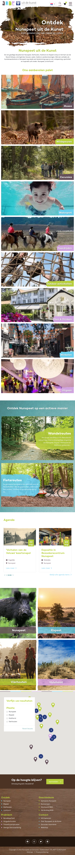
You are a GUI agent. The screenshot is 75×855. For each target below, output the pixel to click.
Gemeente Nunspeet (48, 801)
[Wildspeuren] (37, 127)
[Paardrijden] (37, 234)
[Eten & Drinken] (37, 305)
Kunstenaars (45, 804)
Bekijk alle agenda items (60, 574)
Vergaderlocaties (9, 821)
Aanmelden (54, 781)
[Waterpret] (37, 198)
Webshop (44, 827)
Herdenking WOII (47, 810)
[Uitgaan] (37, 376)
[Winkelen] (37, 340)
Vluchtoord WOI (47, 807)
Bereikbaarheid (9, 818)
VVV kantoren (46, 818)
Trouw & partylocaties (11, 824)
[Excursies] (37, 163)
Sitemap (30, 852)
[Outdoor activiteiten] (37, 269)
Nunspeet (12, 712)
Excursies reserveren (48, 824)
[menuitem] (52, 4)
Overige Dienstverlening (12, 827)
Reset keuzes (27, 728)
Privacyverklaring (42, 852)
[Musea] (37, 92)
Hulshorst (12, 718)
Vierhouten (13, 721)
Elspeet (11, 715)
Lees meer (10, 568)
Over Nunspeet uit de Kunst (51, 821)
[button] (5, 575)
